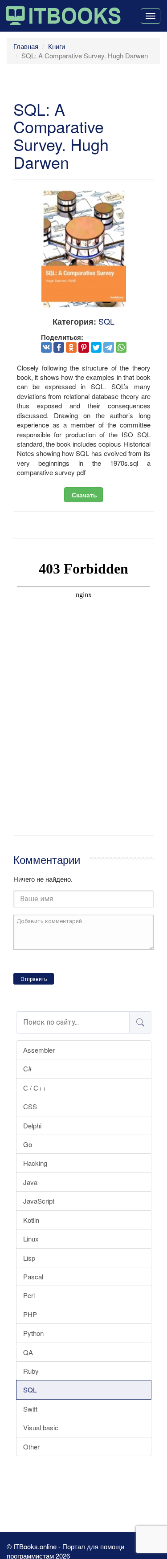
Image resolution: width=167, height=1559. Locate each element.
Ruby (31, 1371)
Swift (30, 1408)
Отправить (33, 979)
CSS (30, 1106)
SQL (30, 1389)
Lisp (29, 1257)
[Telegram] (108, 347)
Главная (25, 46)
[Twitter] (96, 347)
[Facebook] (58, 347)
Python (33, 1333)
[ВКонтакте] (46, 347)
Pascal (33, 1276)
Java (30, 1182)
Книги (56, 46)
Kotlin (31, 1220)
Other (31, 1446)
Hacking (35, 1163)
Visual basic (40, 1427)
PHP (30, 1314)
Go (27, 1144)
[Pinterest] (83, 347)
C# (27, 1068)
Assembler (39, 1049)
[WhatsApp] (121, 347)
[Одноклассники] (71, 347)
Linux (31, 1238)
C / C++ (34, 1087)
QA (28, 1352)
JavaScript (38, 1200)
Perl (29, 1295)
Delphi (32, 1125)
